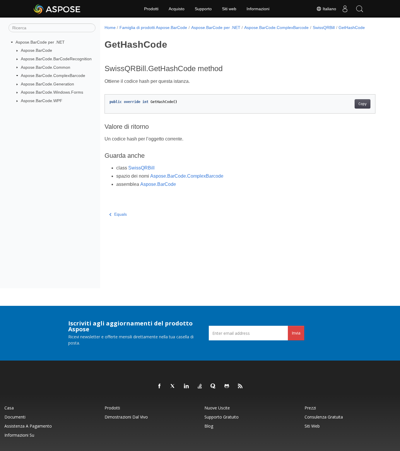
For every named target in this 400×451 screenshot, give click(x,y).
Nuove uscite (217, 408)
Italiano (329, 8)
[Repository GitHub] (227, 386)
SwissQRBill (324, 27)
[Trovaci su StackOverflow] (200, 386)
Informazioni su (19, 435)
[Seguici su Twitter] (173, 386)
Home (110, 27)
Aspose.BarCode (36, 50)
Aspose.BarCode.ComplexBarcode (53, 75)
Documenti (14, 417)
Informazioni (258, 8)
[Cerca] (359, 9)
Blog (208, 426)
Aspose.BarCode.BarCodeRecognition (56, 58)
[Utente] (345, 9)
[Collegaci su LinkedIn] (186, 386)
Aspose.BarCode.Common (45, 67)
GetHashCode (352, 27)
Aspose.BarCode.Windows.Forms (52, 92)
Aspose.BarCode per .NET (40, 42)
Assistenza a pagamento (28, 426)
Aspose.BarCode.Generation (47, 84)
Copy (362, 104)
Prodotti (151, 8)
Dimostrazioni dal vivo (126, 417)
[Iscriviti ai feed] (240, 386)
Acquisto (176, 8)
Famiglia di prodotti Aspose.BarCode (153, 27)
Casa (9, 408)
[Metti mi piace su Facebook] (159, 386)
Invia (296, 333)
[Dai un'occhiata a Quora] (213, 386)
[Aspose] (57, 8)
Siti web (229, 8)
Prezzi (310, 408)
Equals (120, 214)
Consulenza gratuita (324, 417)
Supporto (203, 8)
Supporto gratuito (221, 417)
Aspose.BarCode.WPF (41, 100)
